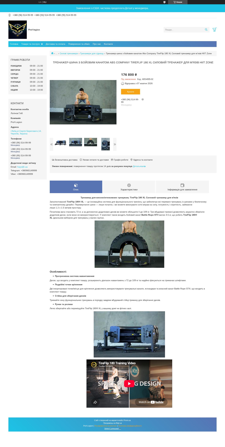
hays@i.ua (22, 167)
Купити (130, 91)
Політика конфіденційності (130, 426)
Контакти (108, 44)
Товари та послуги (30, 44)
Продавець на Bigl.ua (112, 423)
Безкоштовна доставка (66, 160)
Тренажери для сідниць (92, 53)
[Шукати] (206, 29)
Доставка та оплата (55, 44)
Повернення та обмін (79, 44)
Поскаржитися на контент (105, 426)
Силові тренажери (69, 53)
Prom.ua (127, 420)
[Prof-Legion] (17, 29)
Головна (14, 44)
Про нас (97, 44)
